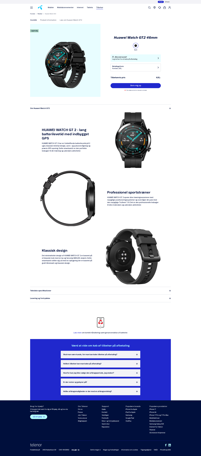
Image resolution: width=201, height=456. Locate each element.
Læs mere (77, 333)
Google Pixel (130, 418)
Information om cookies (129, 450)
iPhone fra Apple (131, 409)
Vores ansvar (82, 418)
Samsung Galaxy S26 (156, 424)
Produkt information (48, 20)
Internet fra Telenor (156, 427)
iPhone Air (152, 412)
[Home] (40, 7)
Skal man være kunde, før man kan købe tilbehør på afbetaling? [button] (90, 354)
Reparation (105, 427)
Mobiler (51, 7)
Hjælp (104, 409)
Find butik (105, 418)
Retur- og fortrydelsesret (110, 421)
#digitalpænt (82, 421)
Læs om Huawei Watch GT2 (71, 20)
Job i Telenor (82, 415)
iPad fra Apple (130, 412)
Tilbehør (99, 7)
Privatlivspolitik (165, 450)
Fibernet (152, 430)
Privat (161, 2)
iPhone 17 (152, 409)
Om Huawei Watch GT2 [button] (40, 108)
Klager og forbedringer (111, 450)
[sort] (135, 45)
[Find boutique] (154, 7)
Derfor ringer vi (95, 450)
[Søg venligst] (149, 7)
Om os (80, 409)
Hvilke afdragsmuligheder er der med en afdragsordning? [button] (87, 391)
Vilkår (156, 450)
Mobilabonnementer (65, 7)
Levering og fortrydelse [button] (40, 298)
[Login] (169, 7)
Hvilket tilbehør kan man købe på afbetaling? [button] (82, 364)
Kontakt (104, 412)
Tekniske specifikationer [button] (40, 291)
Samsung (129, 415)
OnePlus (128, 421)
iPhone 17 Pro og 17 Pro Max (158, 415)
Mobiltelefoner (154, 418)
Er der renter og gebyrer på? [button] (75, 382)
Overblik (33, 20)
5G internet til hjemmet (157, 433)
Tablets (90, 7)
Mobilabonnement (155, 421)
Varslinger (105, 415)
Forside (32, 13)
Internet (80, 7)
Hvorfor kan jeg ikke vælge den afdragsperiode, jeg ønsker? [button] (88, 373)
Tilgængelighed (145, 450)
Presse (80, 412)
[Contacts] (159, 7)
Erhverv (167, 2)
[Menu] (31, 7)
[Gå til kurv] (164, 7)
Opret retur (106, 424)
